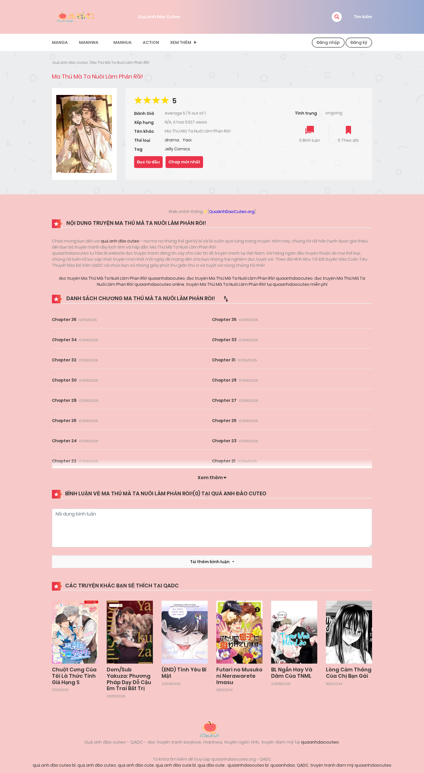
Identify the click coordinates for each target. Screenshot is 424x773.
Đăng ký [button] (358, 42)
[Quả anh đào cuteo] (212, 728)
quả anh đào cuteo (120, 241)
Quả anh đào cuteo (70, 62)
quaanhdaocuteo (320, 742)
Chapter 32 (64, 360)
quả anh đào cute (136, 765)
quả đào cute (212, 765)
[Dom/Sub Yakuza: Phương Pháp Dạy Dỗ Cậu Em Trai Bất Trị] (130, 632)
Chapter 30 (64, 380)
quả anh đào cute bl (175, 765)
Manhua (122, 42)
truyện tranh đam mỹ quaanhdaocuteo (350, 765)
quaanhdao (282, 765)
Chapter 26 (64, 420)
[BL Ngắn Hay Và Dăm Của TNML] (294, 632)
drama (172, 140)
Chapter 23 (224, 441)
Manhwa (88, 42)
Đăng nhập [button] (328, 42)
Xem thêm (180, 42)
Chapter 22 (64, 461)
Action (151, 42)
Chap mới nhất (184, 162)
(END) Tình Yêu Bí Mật (184, 672)
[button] (337, 17)
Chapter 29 (224, 380)
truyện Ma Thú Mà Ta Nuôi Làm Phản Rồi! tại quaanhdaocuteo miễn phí (256, 284)
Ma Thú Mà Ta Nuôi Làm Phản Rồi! (120, 62)
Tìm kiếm (363, 17)
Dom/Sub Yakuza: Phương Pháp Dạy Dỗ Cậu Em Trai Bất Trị (129, 679)
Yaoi (187, 140)
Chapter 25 (224, 420)
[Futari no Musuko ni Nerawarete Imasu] (239, 632)
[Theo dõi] (348, 131)
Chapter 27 (224, 400)
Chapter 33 (224, 340)
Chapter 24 (64, 441)
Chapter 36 (64, 319)
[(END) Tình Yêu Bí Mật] (185, 632)
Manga (60, 42)
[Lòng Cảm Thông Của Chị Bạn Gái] (349, 632)
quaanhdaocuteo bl (248, 765)
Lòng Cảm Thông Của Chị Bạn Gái (349, 672)
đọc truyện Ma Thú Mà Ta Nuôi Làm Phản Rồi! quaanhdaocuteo (122, 278)
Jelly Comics (177, 149)
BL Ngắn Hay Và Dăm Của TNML (291, 672)
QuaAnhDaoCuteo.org (231, 211)
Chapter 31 (223, 360)
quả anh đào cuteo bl (54, 765)
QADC (303, 765)
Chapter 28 (64, 400)
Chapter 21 (223, 461)
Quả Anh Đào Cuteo (159, 17)
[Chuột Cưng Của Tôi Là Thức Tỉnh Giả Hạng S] (75, 632)
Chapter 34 (64, 340)
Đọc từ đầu (148, 162)
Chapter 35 (224, 319)
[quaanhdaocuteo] (76, 16)
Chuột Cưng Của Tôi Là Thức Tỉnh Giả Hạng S (74, 676)
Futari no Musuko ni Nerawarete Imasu (239, 676)
